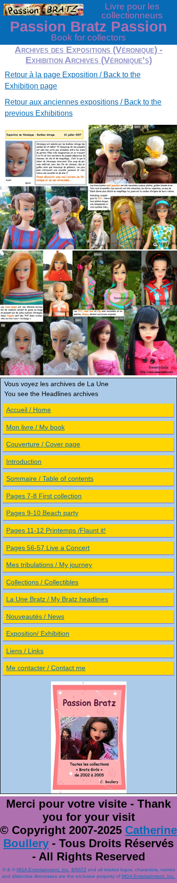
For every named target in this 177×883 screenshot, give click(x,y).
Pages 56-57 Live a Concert (48, 547)
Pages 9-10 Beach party (42, 513)
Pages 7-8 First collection (44, 496)
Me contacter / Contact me (45, 668)
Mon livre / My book (35, 427)
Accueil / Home (28, 409)
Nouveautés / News (35, 616)
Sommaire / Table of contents (49, 478)
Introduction (24, 461)
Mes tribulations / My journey (49, 564)
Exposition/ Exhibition (37, 633)
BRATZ (78, 869)
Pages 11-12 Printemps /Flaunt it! (56, 530)
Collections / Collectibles (42, 582)
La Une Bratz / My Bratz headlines (57, 599)
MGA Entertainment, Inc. (43, 869)
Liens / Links (24, 651)
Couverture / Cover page (43, 444)
